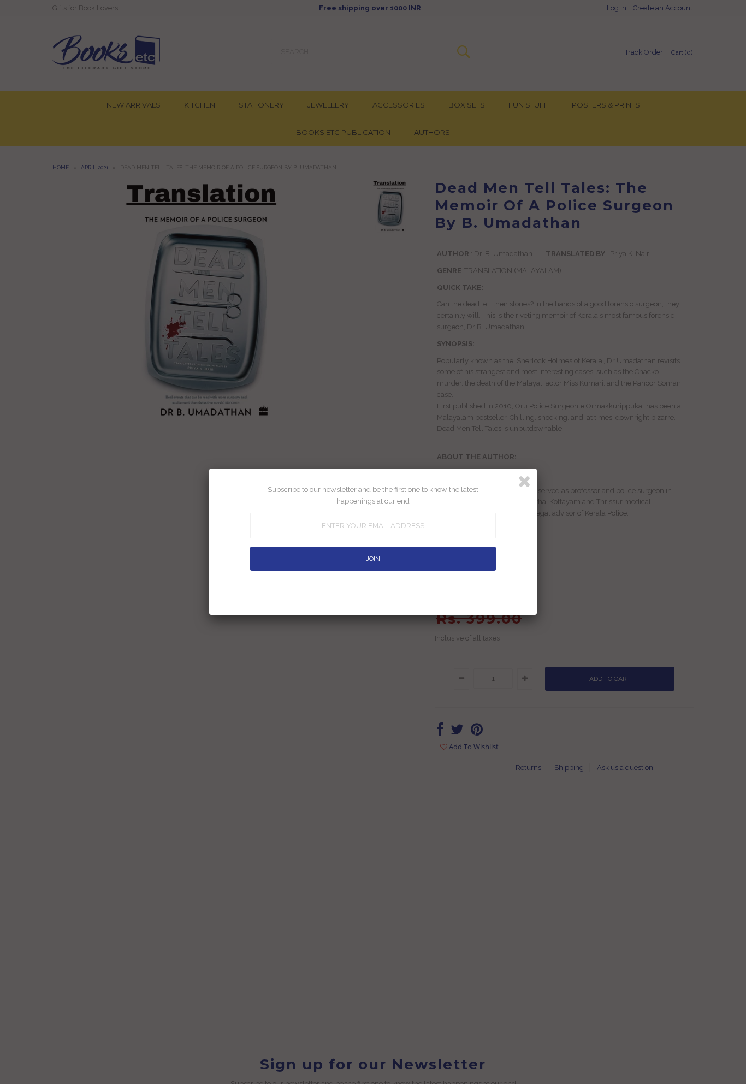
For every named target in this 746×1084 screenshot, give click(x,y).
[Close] (524, 481)
